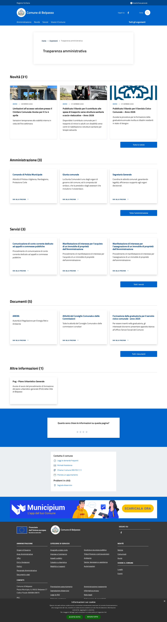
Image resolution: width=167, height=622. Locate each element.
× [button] (164, 601)
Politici (19, 566)
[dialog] (83, 610)
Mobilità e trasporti (57, 566)
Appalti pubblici (56, 558)
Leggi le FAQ (55, 594)
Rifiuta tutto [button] (92, 617)
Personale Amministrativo (27, 570)
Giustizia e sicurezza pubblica (95, 550)
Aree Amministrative (25, 554)
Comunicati (122, 554)
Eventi (120, 573)
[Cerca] (147, 12)
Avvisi (15, 104)
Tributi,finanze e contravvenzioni (96, 554)
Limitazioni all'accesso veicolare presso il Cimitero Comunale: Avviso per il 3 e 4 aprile (32, 112)
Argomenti (54, 40)
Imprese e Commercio (58, 554)
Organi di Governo (24, 550)
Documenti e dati (23, 574)
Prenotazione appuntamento (61, 586)
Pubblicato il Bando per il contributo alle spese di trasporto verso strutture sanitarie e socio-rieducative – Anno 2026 (83, 112)
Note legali (88, 594)
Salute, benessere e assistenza (96, 562)
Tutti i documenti (138, 354)
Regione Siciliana (23, 3)
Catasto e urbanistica (58, 562)
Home (44, 40)
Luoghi (120, 569)
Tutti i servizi (139, 284)
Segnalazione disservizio (59, 590)
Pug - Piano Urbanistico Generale (28, 381)
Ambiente (87, 558)
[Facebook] (127, 12)
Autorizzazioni (89, 566)
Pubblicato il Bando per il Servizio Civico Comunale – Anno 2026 (132, 110)
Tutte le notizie (139, 144)
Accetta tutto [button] (74, 617)
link (105, 612)
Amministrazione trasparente (95, 586)
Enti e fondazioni (23, 562)
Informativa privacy (91, 590)
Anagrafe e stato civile (59, 550)
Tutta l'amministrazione (139, 213)
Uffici (19, 558)
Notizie (120, 550)
